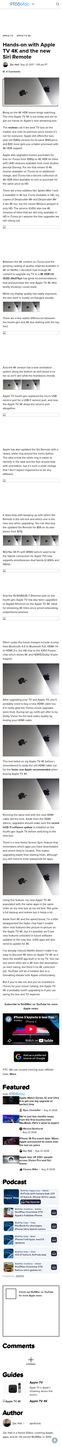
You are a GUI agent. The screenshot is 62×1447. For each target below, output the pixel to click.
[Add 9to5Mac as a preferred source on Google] (31, 1056)
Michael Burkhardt (33, 1128)
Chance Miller (30, 1169)
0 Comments (13, 71)
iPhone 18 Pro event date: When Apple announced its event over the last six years (39, 1141)
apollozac (35, 1423)
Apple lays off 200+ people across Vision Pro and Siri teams (36, 1160)
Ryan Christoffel (31, 1110)
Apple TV (8, 35)
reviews (13, 127)
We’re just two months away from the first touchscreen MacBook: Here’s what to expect (39, 1119)
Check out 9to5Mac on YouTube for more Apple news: (36, 1293)
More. (13, 1074)
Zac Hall (14, 64)
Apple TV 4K (24, 35)
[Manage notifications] (55, 1440)
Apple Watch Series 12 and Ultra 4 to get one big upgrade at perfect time (39, 1101)
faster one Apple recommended (31, 769)
